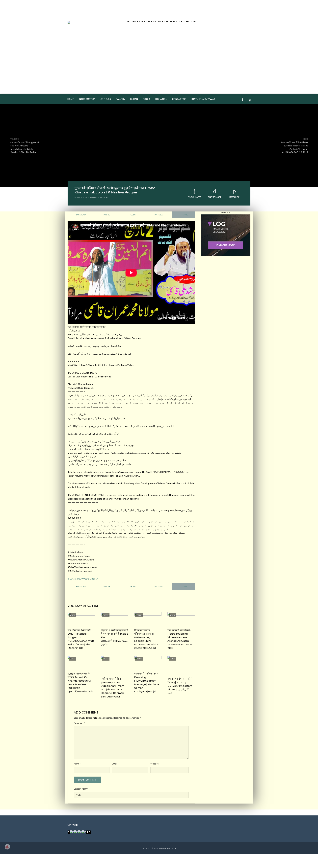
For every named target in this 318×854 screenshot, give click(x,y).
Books (146, 99)
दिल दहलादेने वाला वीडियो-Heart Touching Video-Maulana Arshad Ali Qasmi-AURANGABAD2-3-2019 (179, 639)
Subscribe (234, 197)
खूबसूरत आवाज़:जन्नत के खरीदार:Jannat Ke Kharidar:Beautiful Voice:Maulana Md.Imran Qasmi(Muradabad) (80, 682)
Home (70, 99)
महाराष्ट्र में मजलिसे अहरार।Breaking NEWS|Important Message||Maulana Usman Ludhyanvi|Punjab (147, 682)
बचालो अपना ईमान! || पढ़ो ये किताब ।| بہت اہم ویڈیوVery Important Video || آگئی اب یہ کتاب (179, 685)
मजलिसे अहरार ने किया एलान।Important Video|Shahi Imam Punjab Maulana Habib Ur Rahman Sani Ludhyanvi (112, 687)
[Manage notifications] (7, 846)
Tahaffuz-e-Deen (168, 848)
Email (115, 763)
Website (154, 763)
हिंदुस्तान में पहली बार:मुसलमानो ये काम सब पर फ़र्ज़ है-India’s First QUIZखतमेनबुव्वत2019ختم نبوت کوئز (114, 637)
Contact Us (179, 99)
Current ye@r (81, 788)
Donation (161, 99)
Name (77, 763)
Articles (106, 99)
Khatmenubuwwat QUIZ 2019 (83, 579)
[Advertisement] (159, 69)
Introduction (87, 99)
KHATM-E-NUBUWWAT (203, 99)
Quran (134, 99)
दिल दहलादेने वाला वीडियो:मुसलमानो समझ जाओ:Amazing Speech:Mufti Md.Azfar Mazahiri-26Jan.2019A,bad (146, 639)
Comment (79, 723)
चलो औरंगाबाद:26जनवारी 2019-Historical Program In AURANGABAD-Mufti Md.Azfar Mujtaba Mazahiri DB (81, 639)
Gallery (120, 99)
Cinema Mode (214, 197)
